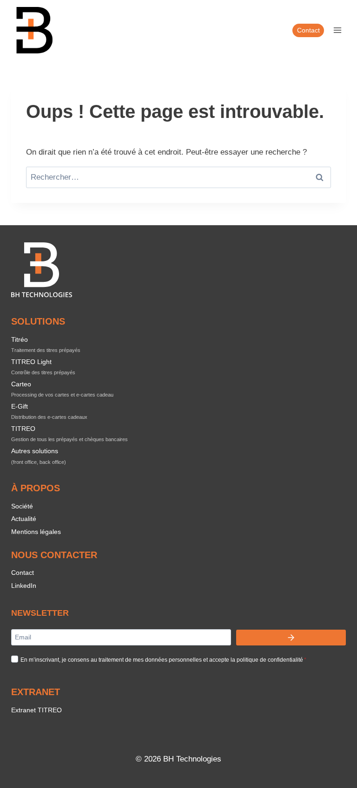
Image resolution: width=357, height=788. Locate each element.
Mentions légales (36, 531)
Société (22, 506)
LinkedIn (23, 585)
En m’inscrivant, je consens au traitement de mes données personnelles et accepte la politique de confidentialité (163, 660)
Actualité (23, 518)
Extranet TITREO (36, 710)
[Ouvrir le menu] (337, 30)
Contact (308, 30)
